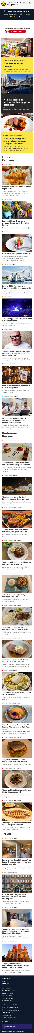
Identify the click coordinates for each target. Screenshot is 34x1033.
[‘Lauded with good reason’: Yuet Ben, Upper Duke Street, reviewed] (17, 619)
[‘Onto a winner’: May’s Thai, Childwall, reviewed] (17, 587)
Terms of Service (8, 998)
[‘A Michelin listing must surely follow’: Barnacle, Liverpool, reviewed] (17, 133)
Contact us (6, 988)
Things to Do (13, 14)
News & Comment (23, 11)
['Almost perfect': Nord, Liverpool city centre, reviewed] (17, 684)
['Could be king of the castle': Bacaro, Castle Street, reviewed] (17, 782)
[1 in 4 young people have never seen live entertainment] (17, 311)
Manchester (6, 978)
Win (11, 17)
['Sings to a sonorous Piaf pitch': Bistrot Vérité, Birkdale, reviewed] (17, 750)
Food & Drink (12, 11)
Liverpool (5, 984)
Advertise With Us (8, 990)
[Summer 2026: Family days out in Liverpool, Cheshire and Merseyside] (17, 278)
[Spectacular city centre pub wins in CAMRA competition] (17, 378)
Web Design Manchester (9, 1031)
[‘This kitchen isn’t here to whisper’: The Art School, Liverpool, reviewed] (17, 456)
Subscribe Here (7, 993)
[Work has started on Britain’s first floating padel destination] (17, 93)
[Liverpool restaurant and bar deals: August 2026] (17, 180)
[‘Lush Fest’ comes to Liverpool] (17, 56)
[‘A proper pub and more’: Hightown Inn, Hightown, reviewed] (17, 554)
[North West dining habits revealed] (17, 246)
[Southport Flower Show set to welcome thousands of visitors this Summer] (17, 213)
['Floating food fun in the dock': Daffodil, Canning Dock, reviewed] (17, 489)
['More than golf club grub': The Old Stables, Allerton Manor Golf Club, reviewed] (17, 718)
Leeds (4, 981)
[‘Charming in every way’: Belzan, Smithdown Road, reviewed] (17, 652)
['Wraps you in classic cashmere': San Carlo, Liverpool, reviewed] (17, 815)
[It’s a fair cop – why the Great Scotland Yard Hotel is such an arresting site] (17, 888)
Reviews (5, 14)
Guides (21, 14)
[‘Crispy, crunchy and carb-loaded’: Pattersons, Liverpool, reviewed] (17, 522)
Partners (27, 14)
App (15, 17)
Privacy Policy (7, 995)
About (20, 17)
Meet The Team (7, 1001)
